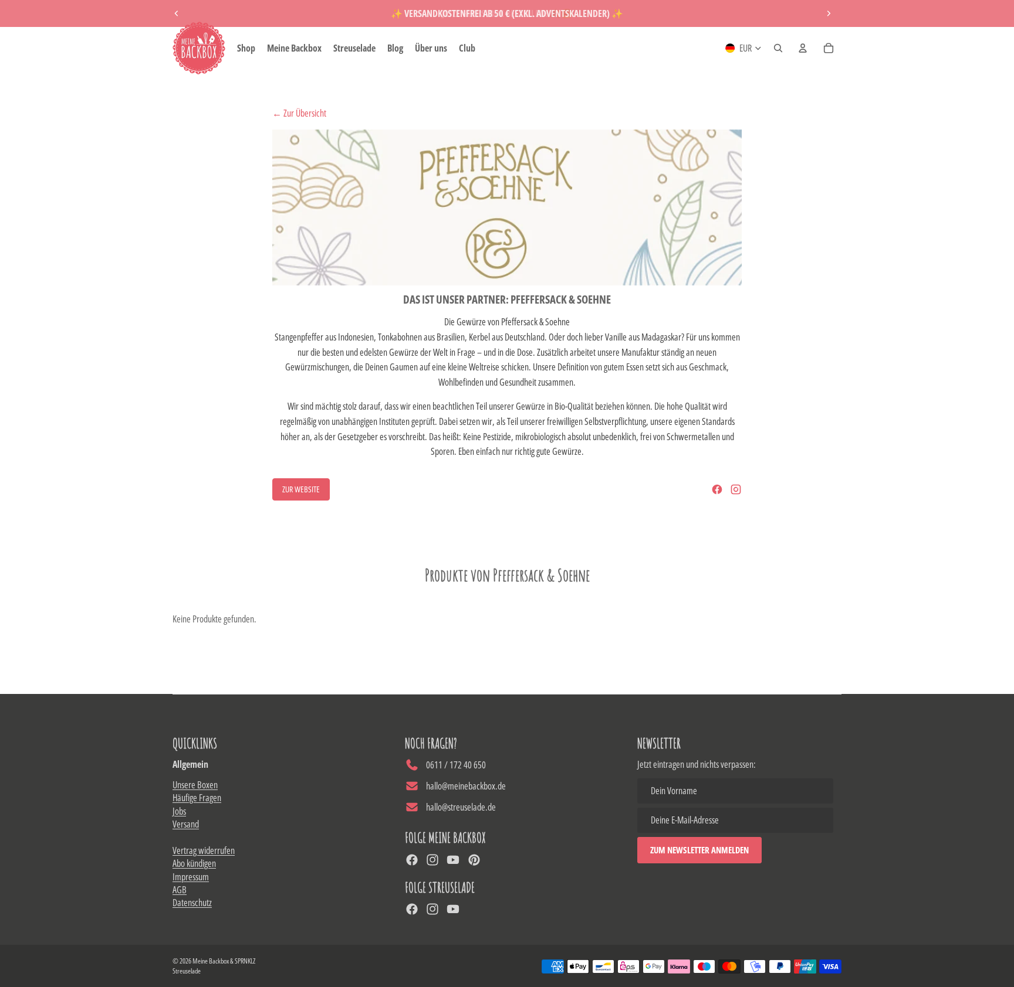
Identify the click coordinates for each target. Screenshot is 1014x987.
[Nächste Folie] (828, 13)
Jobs (179, 811)
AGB (180, 889)
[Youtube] (453, 860)
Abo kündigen (194, 863)
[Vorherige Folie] (177, 13)
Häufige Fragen (197, 797)
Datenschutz (192, 902)
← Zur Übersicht (299, 113)
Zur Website (301, 489)
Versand (186, 824)
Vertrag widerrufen (204, 850)
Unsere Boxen (195, 784)
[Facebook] (717, 489)
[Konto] (803, 48)
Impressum (191, 876)
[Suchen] (778, 48)
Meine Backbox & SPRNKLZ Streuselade (214, 966)
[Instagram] (736, 489)
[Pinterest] (474, 860)
